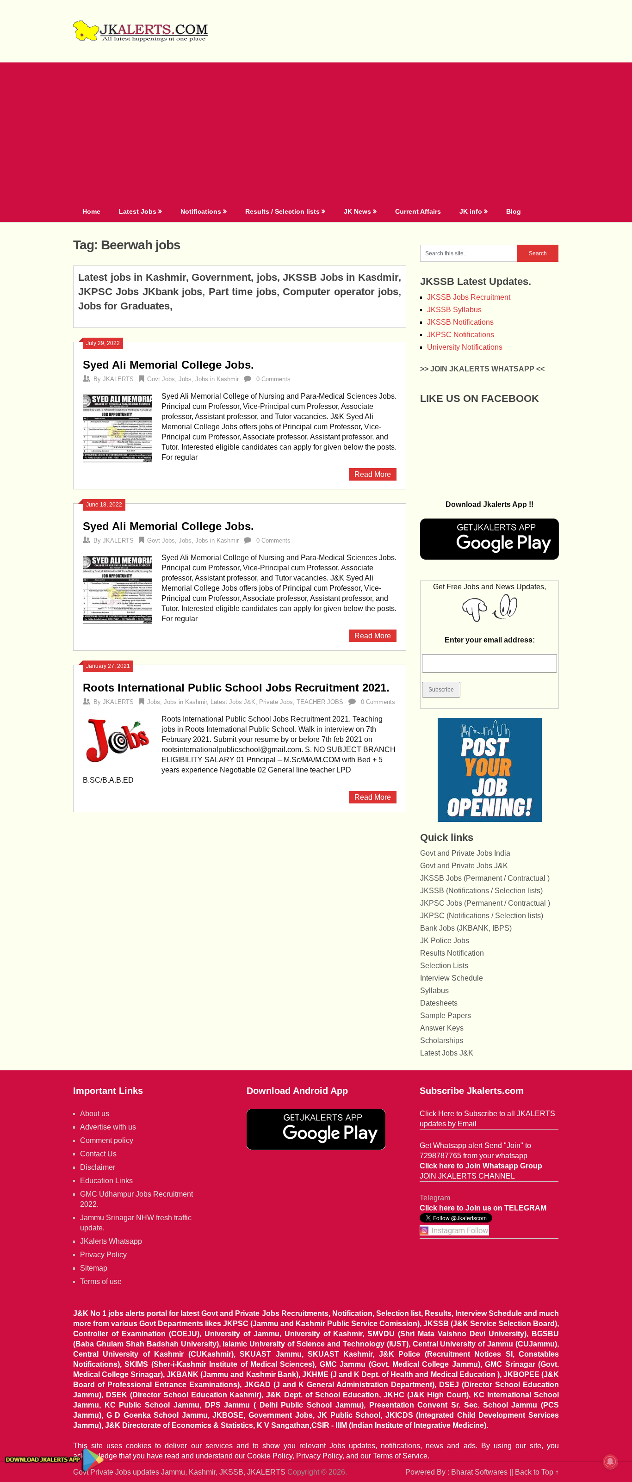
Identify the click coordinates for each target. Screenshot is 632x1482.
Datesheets (439, 1003)
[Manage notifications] (610, 1461)
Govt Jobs (161, 379)
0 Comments (273, 379)
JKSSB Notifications (460, 322)
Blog (513, 211)
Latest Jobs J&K (233, 701)
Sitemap (93, 1268)
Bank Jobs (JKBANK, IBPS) (466, 928)
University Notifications (464, 347)
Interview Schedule (451, 978)
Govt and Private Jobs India (465, 853)
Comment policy (106, 1140)
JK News (357, 211)
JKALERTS (118, 379)
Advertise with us (108, 1127)
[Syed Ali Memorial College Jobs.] (117, 427)
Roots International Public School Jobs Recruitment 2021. (236, 687)
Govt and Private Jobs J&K (464, 866)
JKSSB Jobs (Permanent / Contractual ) (485, 878)
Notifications (200, 211)
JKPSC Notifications (460, 335)
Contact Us (98, 1154)
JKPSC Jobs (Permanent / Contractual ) (485, 903)
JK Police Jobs (444, 941)
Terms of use (101, 1281)
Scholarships (441, 1040)
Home (91, 211)
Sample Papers (445, 1015)
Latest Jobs (137, 211)
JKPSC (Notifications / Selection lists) (481, 916)
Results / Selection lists (282, 211)
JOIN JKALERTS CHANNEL (467, 1176)
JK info (470, 211)
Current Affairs (418, 211)
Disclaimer (97, 1167)
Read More (372, 474)
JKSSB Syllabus (454, 310)
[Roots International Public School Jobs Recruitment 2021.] (117, 740)
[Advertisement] (316, 132)
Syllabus (434, 990)
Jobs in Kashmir (217, 379)
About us (94, 1114)
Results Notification (452, 953)
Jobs (185, 379)
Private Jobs (276, 701)
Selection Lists (444, 965)
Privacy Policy (103, 1255)
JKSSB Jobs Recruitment (468, 297)
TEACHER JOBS (320, 701)
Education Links (106, 1181)
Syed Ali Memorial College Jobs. (168, 364)
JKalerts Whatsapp (111, 1241)
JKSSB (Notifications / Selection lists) (481, 891)
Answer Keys (442, 1028)
